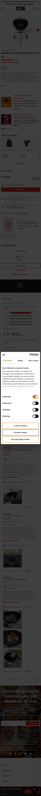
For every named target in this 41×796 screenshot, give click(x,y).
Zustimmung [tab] (7, 360)
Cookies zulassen (20, 426)
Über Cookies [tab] (33, 360)
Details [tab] (20, 360)
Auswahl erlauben (20, 432)
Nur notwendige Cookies (20, 439)
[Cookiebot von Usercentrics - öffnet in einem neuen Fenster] (29, 354)
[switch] (36, 403)
